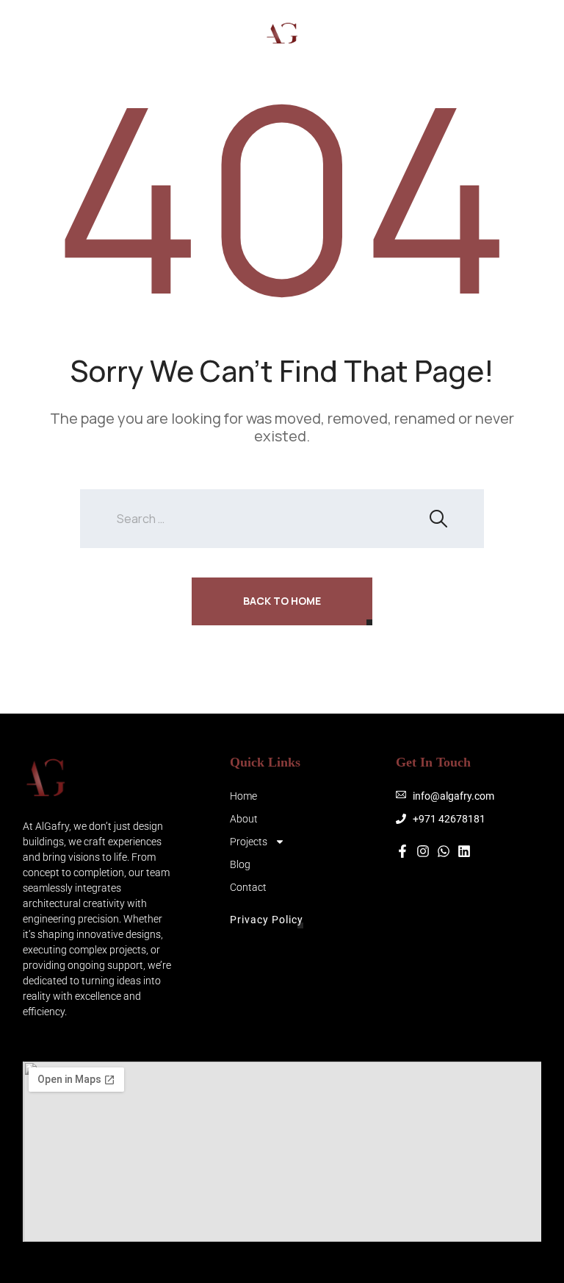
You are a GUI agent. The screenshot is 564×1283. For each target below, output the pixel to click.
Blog (240, 864)
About (244, 819)
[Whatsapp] (494, 33)
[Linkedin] (464, 851)
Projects (248, 841)
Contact (248, 887)
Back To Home (282, 601)
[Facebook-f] (402, 851)
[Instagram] (435, 33)
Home (243, 796)
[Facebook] (465, 33)
